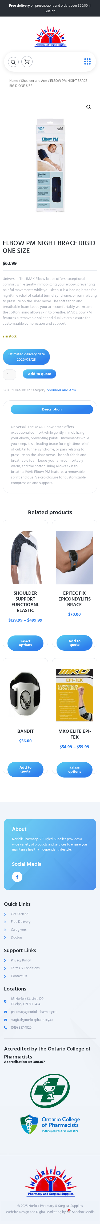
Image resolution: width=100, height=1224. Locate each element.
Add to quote (39, 374)
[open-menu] (86, 62)
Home (13, 80)
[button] (89, 107)
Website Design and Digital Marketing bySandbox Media (50, 1212)
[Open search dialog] (13, 62)
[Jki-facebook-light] (17, 877)
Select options (25, 643)
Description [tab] (52, 409)
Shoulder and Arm (34, 80)
